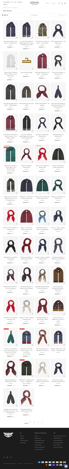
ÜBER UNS (20, 2)
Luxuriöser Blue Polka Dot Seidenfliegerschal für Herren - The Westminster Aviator (26, 43)
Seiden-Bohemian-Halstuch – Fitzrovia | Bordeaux (11, 287)
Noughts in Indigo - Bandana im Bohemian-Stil (42, 258)
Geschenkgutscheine (39, 442)
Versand (36, 436)
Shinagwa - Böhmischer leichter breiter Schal (58, 166)
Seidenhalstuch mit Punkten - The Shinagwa (11, 258)
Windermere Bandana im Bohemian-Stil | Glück (26, 258)
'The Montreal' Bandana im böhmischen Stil (58, 73)
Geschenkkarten (38, 445)
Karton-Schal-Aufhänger (26, 72)
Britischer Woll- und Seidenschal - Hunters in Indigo (58, 319)
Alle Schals (14, 7)
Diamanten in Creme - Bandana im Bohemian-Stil (42, 380)
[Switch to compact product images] (7, 15)
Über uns (22, 436)
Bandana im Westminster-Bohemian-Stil (42, 135)
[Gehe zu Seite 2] (43, 421)
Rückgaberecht (38, 438)
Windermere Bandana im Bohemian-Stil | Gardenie (58, 258)
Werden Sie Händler (57, 438)
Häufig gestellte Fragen (39, 440)
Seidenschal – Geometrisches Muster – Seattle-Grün (26, 380)
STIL (12, 2)
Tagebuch (22, 438)
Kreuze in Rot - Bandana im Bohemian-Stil (42, 166)
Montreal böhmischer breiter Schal (26, 104)
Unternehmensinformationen (59, 436)
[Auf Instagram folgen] (7, 457)
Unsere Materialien (24, 440)
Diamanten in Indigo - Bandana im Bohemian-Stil (58, 380)
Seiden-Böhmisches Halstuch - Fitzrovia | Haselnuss (42, 287)
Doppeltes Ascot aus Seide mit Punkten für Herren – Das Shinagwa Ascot (10, 411)
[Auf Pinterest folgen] (11, 457)
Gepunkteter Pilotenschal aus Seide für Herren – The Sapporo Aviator (11, 136)
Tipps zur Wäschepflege (40, 447)
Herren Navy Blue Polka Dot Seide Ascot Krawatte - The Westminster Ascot (58, 105)
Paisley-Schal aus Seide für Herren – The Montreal (42, 42)
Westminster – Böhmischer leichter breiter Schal (26, 197)
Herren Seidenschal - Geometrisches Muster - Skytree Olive (58, 288)
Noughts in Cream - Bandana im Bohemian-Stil (26, 318)
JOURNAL (5, 4)
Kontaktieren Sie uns (39, 449)
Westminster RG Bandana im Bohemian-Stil (58, 197)
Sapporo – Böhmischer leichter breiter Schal (26, 228)
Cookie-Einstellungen (58, 447)
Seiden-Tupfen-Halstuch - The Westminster (58, 42)
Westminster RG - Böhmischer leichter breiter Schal (42, 197)
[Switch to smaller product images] (5, 15)
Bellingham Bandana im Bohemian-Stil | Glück (26, 410)
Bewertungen (23, 442)
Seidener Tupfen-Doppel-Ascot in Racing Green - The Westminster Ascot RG (11, 350)
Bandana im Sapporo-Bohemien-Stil (26, 166)
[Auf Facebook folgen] (4, 457)
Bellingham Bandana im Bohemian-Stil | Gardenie (42, 349)
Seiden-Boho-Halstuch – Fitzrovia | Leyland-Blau (42, 228)
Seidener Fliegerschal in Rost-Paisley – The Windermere (58, 349)
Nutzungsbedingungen (58, 442)
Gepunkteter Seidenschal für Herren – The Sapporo (42, 73)
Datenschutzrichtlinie (58, 440)
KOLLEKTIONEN (6, 2)
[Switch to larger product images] (2, 15)
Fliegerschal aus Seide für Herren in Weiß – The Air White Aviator (10, 74)
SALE (15, 2)
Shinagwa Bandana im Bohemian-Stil (58, 135)
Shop (10, 7)
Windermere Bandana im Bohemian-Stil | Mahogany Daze (26, 288)
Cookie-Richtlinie (57, 445)
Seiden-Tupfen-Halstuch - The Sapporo (42, 104)
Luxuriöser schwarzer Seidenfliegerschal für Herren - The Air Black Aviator (26, 136)
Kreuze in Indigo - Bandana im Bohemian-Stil (58, 228)
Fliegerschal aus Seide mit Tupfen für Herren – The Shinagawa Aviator (10, 198)
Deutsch (53, 3)
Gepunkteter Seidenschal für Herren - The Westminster (11, 42)
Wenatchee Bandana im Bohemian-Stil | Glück (42, 318)
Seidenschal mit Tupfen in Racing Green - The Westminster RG (10, 167)
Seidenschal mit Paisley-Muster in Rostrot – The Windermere (27, 350)
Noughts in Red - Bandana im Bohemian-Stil (10, 228)
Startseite (5, 7)
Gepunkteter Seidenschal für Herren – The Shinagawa (11, 104)
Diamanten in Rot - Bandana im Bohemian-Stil (11, 318)
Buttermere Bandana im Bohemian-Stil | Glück (10, 380)
